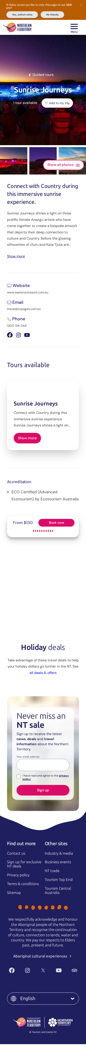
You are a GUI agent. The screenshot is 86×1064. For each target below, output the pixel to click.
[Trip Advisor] (74, 970)
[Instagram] (27, 970)
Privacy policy (18, 875)
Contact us (16, 853)
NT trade (52, 871)
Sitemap (14, 892)
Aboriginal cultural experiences (40, 956)
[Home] (17, 27)
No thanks (52, 14)
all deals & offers (43, 672)
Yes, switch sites (22, 14)
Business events (58, 862)
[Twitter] (43, 970)
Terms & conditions (23, 884)
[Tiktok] (48, 977)
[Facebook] (12, 970)
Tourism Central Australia (58, 890)
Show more (16, 256)
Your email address (28, 756)
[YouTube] (59, 970)
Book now (56, 522)
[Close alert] (81, 5)
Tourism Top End (59, 879)
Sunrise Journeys (36, 403)
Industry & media (59, 853)
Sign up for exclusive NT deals (24, 864)
